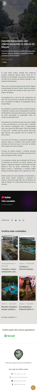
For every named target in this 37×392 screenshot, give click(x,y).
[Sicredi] (9, 336)
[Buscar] (33, 387)
